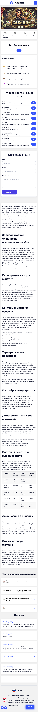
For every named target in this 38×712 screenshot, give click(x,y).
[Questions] (19, 608)
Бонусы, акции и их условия (17, 79)
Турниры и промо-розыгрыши (18, 84)
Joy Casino (7, 112)
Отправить (9, 192)
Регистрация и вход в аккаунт (18, 73)
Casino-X (6, 138)
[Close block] (35, 59)
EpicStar (6, 107)
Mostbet (6, 128)
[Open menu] (35, 3)
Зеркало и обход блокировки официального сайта (17, 67)
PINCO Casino (8, 133)
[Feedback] (19, 679)
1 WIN (5, 117)
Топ (28, 707)
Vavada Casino (8, 102)
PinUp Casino (8, 143)
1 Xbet (5, 122)
